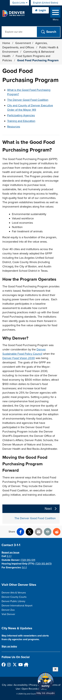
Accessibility (21, 685)
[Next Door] (26, 664)
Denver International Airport (17, 605)
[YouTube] (20, 664)
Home (6, 43)
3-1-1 (9, 556)
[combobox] (46, 2)
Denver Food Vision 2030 (18, 358)
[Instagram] (9, 664)
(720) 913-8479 (43, 563)
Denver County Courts (14, 597)
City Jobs (7, 685)
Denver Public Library (13, 601)
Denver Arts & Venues (14, 592)
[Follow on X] (14, 664)
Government (23, 43)
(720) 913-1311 (28, 560)
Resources (13, 126)
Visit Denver (8, 614)
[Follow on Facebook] (3, 664)
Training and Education (21, 121)
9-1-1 (24, 567)
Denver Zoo (8, 609)
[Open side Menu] (55, 13)
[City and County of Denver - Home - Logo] (13, 13)
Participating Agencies (21, 115)
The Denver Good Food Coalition (27, 100)
